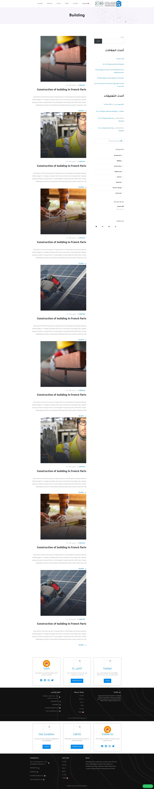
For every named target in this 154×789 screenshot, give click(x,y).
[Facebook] (41, 680)
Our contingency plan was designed (113, 64)
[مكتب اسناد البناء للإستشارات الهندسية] (108, 3)
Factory (119, 177)
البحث (122, 37)
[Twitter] (52, 680)
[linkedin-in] (109, 227)
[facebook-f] (103, 227)
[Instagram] (48, 680)
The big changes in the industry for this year (110, 78)
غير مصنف (118, 193)
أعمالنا (82, 705)
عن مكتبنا (81, 699)
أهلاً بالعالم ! (120, 59)
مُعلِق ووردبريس (119, 104)
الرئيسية (82, 695)
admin (122, 111)
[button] (107, 681)
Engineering (118, 171)
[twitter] (96, 227)
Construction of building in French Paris (61, 90)
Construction (117, 166)
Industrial (118, 182)
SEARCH (121, 141)
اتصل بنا (82, 709)
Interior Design (117, 188)
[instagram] (115, 227)
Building (119, 161)
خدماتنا (82, 702)
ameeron (82, 85)
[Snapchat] (45, 680)
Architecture (117, 155)
